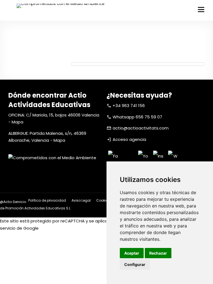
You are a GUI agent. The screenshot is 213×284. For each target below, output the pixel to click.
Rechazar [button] (158, 253)
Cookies (103, 200)
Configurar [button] (134, 264)
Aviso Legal (81, 200)
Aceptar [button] (131, 253)
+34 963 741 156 (129, 105)
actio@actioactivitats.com (141, 128)
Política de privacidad (47, 200)
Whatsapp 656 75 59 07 (137, 117)
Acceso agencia (129, 139)
